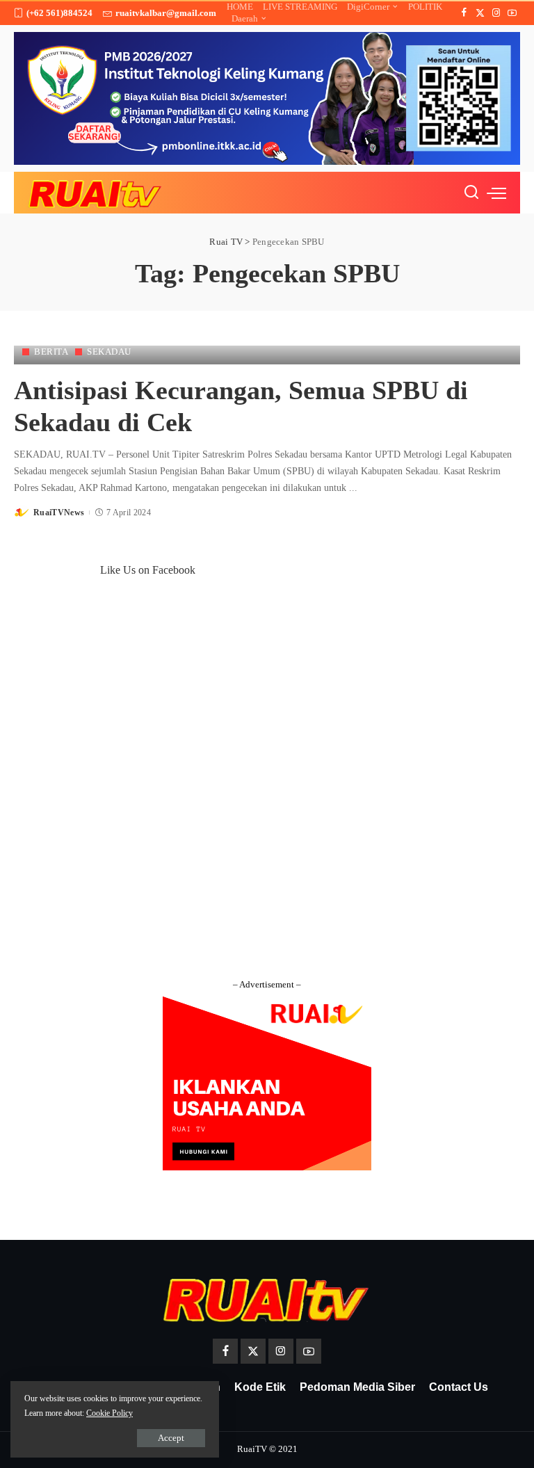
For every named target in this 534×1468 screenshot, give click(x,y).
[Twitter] (480, 13)
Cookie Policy (109, 1413)
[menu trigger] (496, 192)
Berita (51, 351)
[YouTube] (512, 13)
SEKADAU (109, 351)
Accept (171, 1438)
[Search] (471, 192)
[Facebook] (464, 13)
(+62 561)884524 (59, 13)
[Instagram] (496, 13)
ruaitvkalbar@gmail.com (165, 13)
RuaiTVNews (58, 512)
